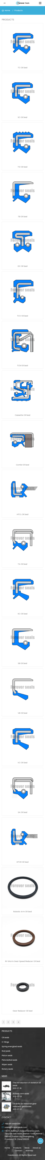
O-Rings (5, 1042)
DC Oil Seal (22, 266)
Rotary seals (7, 1069)
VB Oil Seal (22, 713)
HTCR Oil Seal (22, 862)
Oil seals (5, 1037)
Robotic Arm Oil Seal (22, 911)
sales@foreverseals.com (16, 1127)
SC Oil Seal (22, 117)
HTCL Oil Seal (22, 514)
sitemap (29, 1150)
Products (18, 10)
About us (37, 1148)
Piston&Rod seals (9, 1060)
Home (7, 10)
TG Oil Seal (22, 167)
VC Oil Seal (22, 762)
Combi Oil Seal (22, 464)
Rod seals (6, 1051)
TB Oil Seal (22, 216)
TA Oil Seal (22, 564)
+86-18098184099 (12, 1123)
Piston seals (7, 1055)
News (27, 1148)
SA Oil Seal (22, 812)
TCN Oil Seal (22, 365)
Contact (18, 1150)
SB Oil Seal (22, 663)
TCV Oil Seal (22, 316)
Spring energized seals (12, 1046)
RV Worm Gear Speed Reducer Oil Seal (22, 961)
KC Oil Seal (22, 613)
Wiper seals (7, 1064)
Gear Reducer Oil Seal (22, 1011)
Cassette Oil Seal (22, 415)
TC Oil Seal (22, 67)
